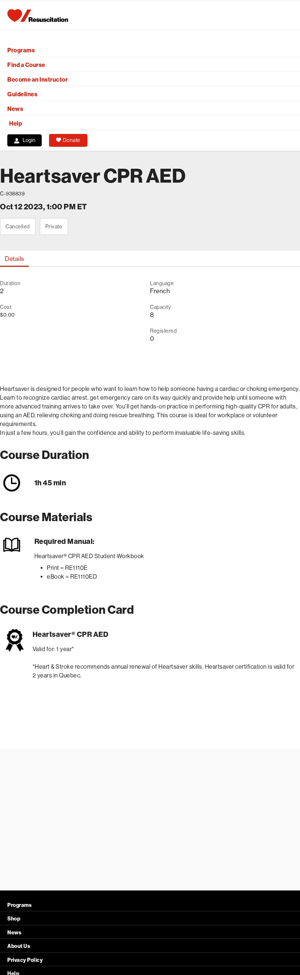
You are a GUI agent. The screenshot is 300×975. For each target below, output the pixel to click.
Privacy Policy (25, 960)
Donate (71, 140)
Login (29, 140)
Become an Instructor (37, 79)
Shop (13, 919)
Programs (21, 50)
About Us (18, 946)
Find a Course (26, 64)
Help (15, 123)
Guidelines (22, 94)
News (15, 108)
